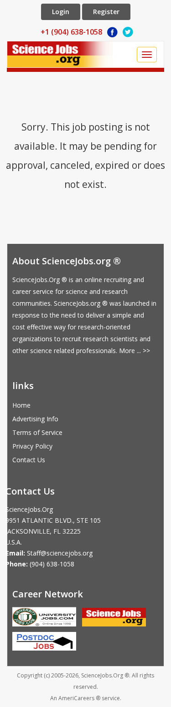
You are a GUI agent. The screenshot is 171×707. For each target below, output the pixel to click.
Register (106, 11)
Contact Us (28, 459)
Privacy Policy (32, 446)
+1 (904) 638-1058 (71, 32)
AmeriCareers (76, 698)
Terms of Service (37, 432)
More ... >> (134, 350)
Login (60, 11)
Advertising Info (35, 418)
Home (21, 405)
